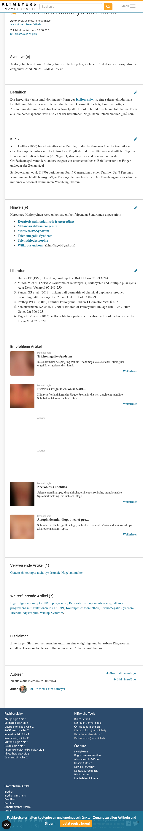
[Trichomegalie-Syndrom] (22, 363)
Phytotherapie (12, 753)
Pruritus (9, 803)
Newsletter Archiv (84, 766)
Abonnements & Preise (87, 759)
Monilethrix (91, 607)
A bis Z (22, 719)
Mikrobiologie (12, 742)
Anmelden (95, 755)
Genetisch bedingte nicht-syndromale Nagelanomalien (46, 572)
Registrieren (81, 755)
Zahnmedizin (11, 757)
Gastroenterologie (14, 726)
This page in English (88, 726)
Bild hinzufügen (126, 679)
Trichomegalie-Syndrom (35, 235)
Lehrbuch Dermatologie (87, 722)
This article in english (24, 33)
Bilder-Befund (82, 719)
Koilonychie (84, 99)
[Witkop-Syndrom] (76, 221)
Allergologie (11, 719)
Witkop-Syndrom (30, 245)
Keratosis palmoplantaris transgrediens (46, 221)
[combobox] (70, 6)
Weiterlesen (130, 371)
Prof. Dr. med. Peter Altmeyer (46, 689)
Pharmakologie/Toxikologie (20, 749)
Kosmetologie (12, 738)
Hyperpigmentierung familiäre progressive (38, 603)
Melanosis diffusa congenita (37, 226)
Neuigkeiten (81, 751)
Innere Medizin (12, 734)
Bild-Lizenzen (82, 774)
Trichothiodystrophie (33, 240)
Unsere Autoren (83, 763)
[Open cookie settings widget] (6, 824)
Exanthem (10, 799)
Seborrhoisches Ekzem (17, 807)
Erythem (9, 791)
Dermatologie (12, 722)
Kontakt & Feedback (86, 770)
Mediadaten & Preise (86, 778)
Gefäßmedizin (12, 730)
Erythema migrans (15, 795)
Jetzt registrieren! (76, 823)
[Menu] (132, 6)
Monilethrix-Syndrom (33, 230)
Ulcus (7, 811)
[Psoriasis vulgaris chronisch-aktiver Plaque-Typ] (22, 396)
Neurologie (10, 746)
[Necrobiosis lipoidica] (22, 494)
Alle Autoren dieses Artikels (25, 24)
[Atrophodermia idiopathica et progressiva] (22, 527)
